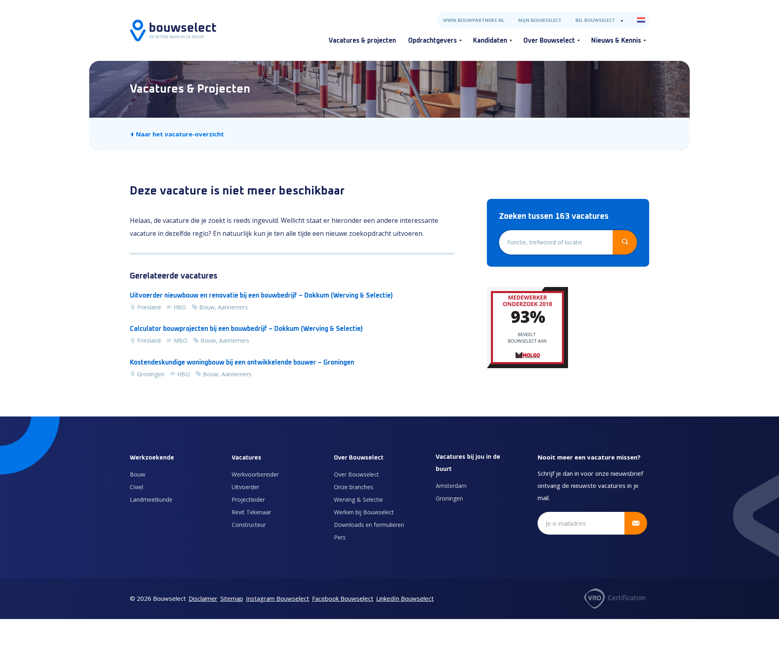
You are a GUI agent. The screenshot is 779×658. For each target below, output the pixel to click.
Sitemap (231, 598)
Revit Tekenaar (251, 512)
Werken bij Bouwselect (364, 512)
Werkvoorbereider (255, 474)
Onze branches (353, 487)
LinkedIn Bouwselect (405, 598)
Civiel (136, 487)
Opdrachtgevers (432, 40)
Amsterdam (451, 486)
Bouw (137, 474)
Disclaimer (203, 598)
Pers (340, 537)
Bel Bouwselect (595, 20)
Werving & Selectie (358, 499)
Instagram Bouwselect (277, 598)
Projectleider (248, 499)
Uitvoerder (245, 487)
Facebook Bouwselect (342, 598)
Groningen (449, 498)
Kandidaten (490, 40)
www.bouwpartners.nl (473, 20)
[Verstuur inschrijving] (635, 523)
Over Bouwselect (549, 40)
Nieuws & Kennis (616, 40)
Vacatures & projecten (362, 40)
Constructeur (249, 525)
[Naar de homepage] (173, 30)
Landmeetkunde (151, 499)
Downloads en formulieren (369, 525)
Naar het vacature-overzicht (180, 134)
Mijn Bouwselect (540, 20)
